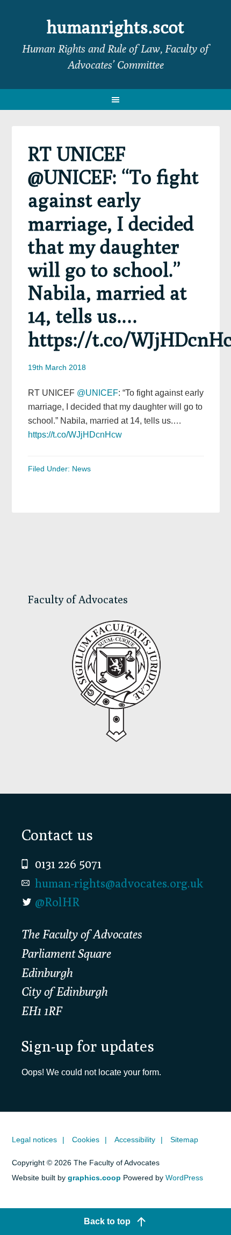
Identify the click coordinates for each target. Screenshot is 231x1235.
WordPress (184, 1177)
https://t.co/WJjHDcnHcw (75, 434)
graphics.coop (94, 1177)
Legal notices (34, 1139)
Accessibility (134, 1139)
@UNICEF (97, 392)
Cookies (85, 1139)
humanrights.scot (115, 27)
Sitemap (184, 1139)
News (81, 468)
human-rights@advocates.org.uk (119, 883)
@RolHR (57, 902)
